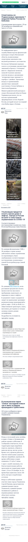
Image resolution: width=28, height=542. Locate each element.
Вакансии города (4, 6)
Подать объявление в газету (10, 2)
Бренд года (12, 6)
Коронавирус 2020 (5, 207)
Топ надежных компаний (23, 6)
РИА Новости (14, 286)
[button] (25, 273)
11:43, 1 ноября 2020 (21, 536)
